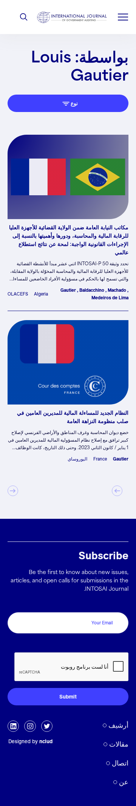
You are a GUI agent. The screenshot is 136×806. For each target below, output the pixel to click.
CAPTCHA (112, 644)
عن (123, 782)
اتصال (120, 763)
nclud (46, 741)
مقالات (118, 744)
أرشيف (118, 725)
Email (119, 604)
